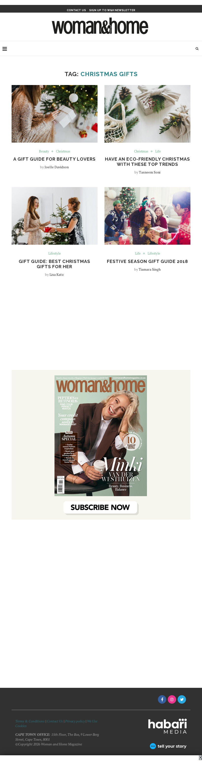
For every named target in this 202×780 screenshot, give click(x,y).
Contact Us (55, 721)
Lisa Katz (57, 274)
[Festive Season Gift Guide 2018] (147, 216)
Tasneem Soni (149, 172)
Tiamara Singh (150, 269)
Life (158, 151)
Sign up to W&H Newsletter (112, 10)
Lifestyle (54, 254)
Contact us (76, 10)
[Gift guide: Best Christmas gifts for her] (55, 216)
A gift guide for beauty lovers (54, 159)
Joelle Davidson (57, 167)
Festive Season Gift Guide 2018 (147, 261)
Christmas (63, 151)
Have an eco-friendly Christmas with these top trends (147, 161)
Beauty (44, 151)
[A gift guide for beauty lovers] (55, 114)
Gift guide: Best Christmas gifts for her (54, 264)
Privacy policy (75, 721)
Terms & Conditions (30, 721)
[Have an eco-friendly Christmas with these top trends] (147, 114)
